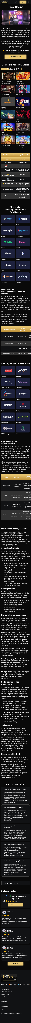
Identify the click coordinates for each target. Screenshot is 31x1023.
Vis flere (15, 963)
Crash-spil (17, 69)
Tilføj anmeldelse (15, 904)
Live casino (11, 69)
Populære (3, 69)
